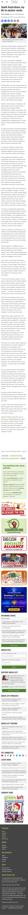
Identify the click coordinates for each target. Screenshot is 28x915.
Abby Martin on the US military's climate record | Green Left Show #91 (13, 704)
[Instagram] (14, 755)
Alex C (24, 451)
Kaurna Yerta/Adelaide (17, 14)
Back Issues (5, 839)
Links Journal (5, 868)
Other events (14, 645)
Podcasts (4, 847)
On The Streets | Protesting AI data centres (12, 713)
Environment (5, 455)
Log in (25, 1)
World (3, 835)
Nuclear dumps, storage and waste (10, 458)
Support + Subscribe (15, 1)
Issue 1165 (17, 17)
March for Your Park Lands (9, 626)
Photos (4, 845)
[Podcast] (5, 755)
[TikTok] (11, 755)
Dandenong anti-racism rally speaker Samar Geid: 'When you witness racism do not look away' (14, 732)
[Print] (11, 21)
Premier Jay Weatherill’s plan (10, 419)
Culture (4, 837)
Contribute (5, 857)
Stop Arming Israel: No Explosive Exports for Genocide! (13, 640)
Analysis (4, 833)
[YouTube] (2, 755)
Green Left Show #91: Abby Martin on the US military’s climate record (14, 780)
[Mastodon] (2, 21)
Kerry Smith (5, 14)
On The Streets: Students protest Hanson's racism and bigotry (11, 764)
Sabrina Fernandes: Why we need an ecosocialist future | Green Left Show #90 (13, 718)
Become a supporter (9, 484)
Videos (4, 849)
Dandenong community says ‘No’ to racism (14, 767)
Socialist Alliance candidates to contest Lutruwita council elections (13, 776)
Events (4, 861)
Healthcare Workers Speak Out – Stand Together (13, 636)
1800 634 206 (17, 493)
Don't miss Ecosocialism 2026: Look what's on (12, 727)
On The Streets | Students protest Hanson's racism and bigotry (11, 700)
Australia (23, 458)
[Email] (15, 21)
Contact (4, 859)
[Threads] (23, 755)
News (23, 17)
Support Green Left (9, 672)
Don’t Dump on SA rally (16, 455)
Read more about (10, 902)
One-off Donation (12, 478)
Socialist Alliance (7, 871)
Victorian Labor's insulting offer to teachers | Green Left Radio (11, 709)
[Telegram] (17, 755)
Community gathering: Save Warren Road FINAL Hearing (13, 631)
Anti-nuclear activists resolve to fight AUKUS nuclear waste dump (12, 788)
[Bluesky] (8, 21)
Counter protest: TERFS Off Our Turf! (12, 622)
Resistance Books (7, 870)
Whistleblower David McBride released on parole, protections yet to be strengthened (14, 771)
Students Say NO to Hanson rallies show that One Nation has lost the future (13, 742)
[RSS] (26, 755)
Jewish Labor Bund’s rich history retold (13, 784)
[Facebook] (5, 21)
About (3, 856)
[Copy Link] (18, 21)
